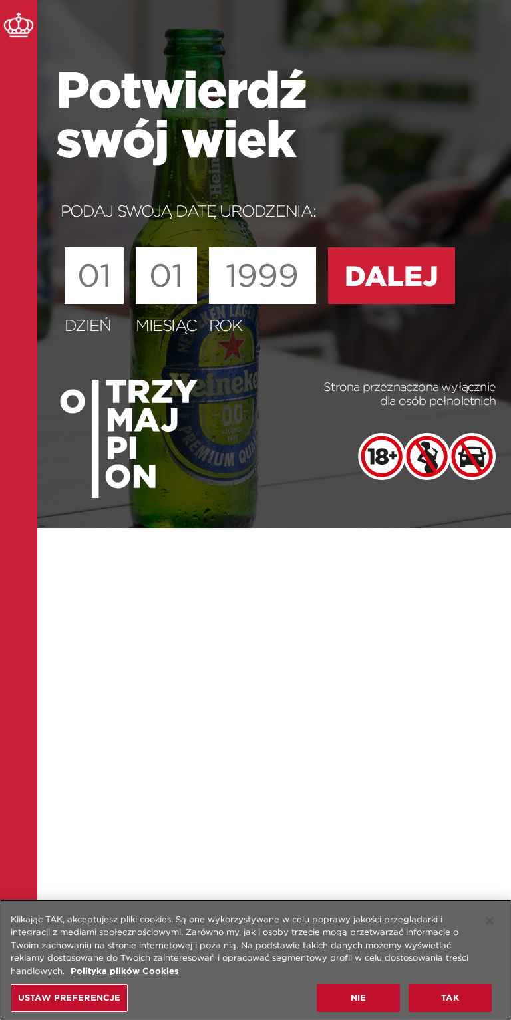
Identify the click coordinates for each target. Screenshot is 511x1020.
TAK (449, 998)
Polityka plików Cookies (125, 971)
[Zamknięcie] (489, 921)
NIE (358, 998)
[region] (255, 960)
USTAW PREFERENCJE (69, 998)
